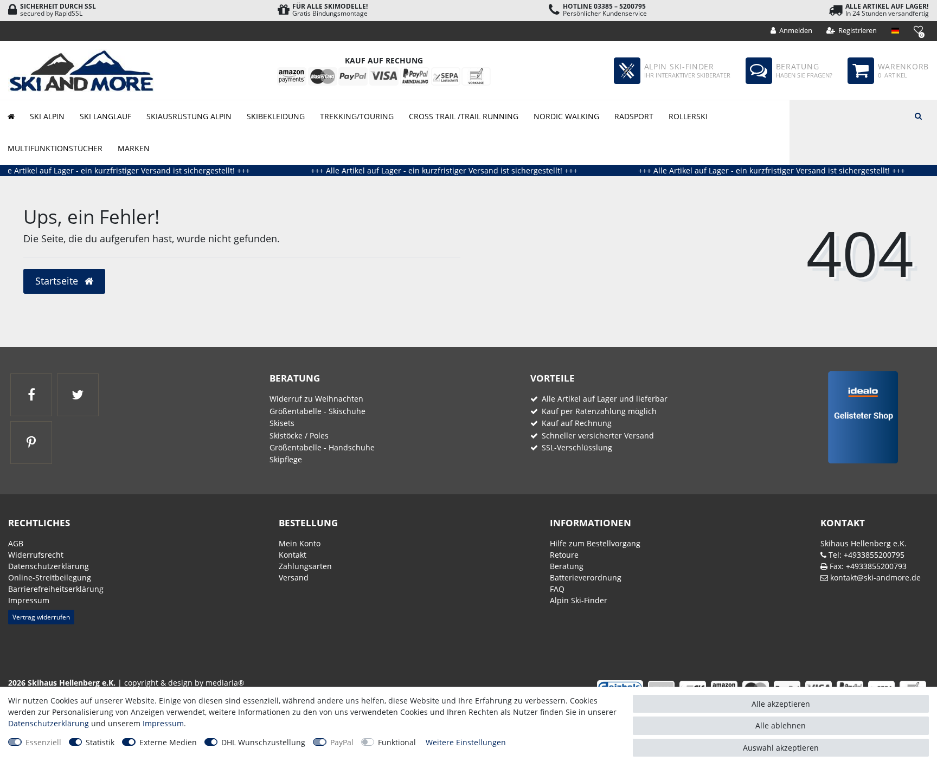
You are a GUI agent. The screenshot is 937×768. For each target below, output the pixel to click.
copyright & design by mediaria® (184, 682)
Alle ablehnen (780, 725)
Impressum (28, 600)
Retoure (564, 555)
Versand (294, 577)
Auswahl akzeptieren (781, 748)
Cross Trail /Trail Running (463, 116)
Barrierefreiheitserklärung (56, 589)
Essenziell (43, 742)
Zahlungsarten (305, 566)
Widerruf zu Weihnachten (316, 398)
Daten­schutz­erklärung (48, 566)
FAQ (557, 589)
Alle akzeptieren (781, 704)
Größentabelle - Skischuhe (317, 411)
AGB (15, 543)
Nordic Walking (566, 116)
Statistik (100, 742)
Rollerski (688, 116)
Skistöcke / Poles (299, 435)
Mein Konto (299, 543)
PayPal (342, 742)
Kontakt (292, 555)
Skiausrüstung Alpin (189, 116)
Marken (134, 148)
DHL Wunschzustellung (263, 742)
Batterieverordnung (585, 577)
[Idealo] (859, 416)
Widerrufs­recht (35, 555)
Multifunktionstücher (55, 148)
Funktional (397, 742)
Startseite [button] (58, 280)
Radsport (633, 116)
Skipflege (285, 459)
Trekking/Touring (357, 116)
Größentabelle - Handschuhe (322, 447)
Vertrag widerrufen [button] (41, 617)
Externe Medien (168, 742)
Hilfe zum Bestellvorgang (595, 543)
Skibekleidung (276, 116)
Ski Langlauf (105, 116)
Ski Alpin (47, 116)
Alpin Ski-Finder (578, 600)
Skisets (281, 423)
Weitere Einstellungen (466, 742)
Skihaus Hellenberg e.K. (863, 543)
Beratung (566, 566)
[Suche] (918, 115)
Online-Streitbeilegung (49, 577)
